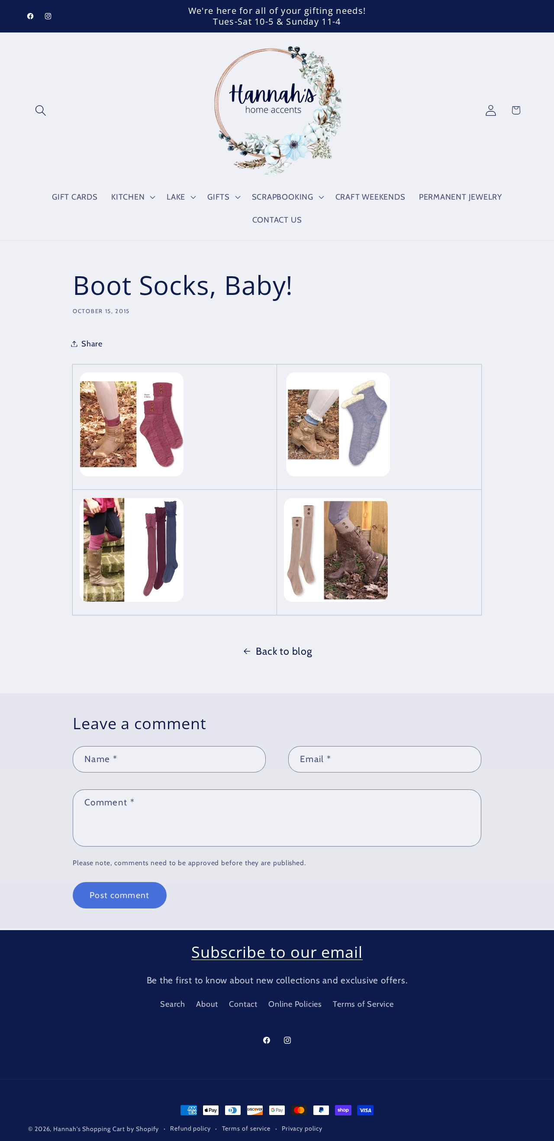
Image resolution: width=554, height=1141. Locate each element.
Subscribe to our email (277, 952)
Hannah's (67, 1129)
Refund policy (190, 1128)
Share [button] (92, 344)
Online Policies (295, 1004)
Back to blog (284, 651)
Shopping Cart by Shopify (120, 1129)
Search (172, 1004)
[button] (40, 110)
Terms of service (246, 1128)
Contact (243, 1004)
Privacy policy (302, 1128)
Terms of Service (363, 1004)
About (207, 1004)
